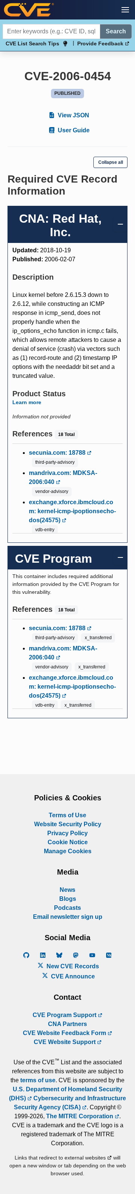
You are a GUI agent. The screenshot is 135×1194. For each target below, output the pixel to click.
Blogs (67, 899)
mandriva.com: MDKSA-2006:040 (63, 477)
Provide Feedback (101, 43)
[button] (125, 9)
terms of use (38, 1080)
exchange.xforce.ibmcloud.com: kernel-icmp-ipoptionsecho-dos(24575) (72, 511)
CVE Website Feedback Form (65, 1033)
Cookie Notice (68, 842)
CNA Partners (67, 1024)
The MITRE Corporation (80, 1116)
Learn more (26, 402)
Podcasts (67, 908)
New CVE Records (72, 966)
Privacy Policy (67, 833)
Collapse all (110, 162)
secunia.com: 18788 (58, 452)
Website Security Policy (67, 824)
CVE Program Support (65, 1015)
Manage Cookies (68, 851)
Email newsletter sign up (67, 917)
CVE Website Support (65, 1042)
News (67, 890)
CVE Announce (72, 976)
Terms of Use (67, 815)
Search (116, 31)
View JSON (72, 115)
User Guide (73, 130)
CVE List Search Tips (32, 43)
